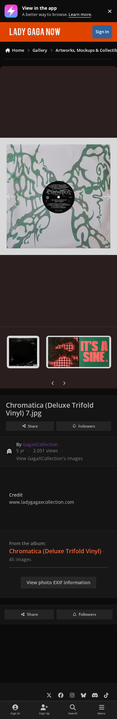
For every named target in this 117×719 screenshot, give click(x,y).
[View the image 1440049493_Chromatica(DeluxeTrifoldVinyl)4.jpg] (78, 352)
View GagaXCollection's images (49, 458)
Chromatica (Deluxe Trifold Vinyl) (55, 551)
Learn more (12, 11)
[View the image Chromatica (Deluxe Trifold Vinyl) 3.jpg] (23, 352)
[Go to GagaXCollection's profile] (9, 451)
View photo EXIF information (58, 582)
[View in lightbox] (58, 196)
